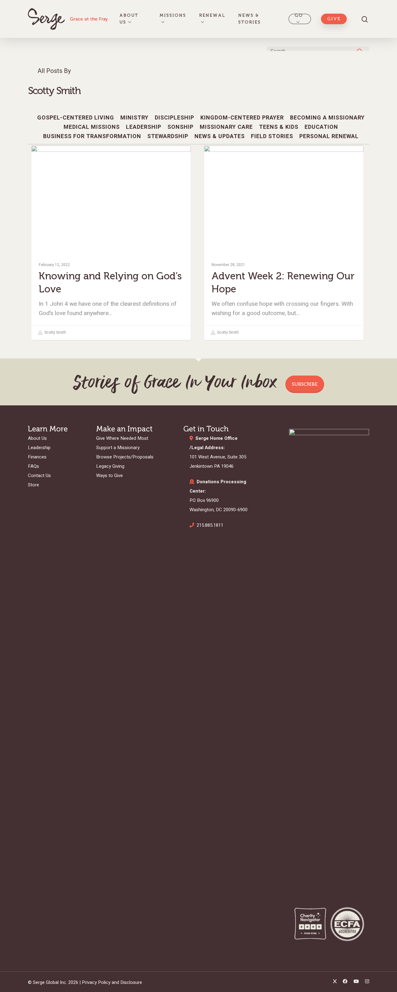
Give (334, 18)
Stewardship (167, 136)
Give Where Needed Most (122, 438)
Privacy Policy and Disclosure (112, 982)
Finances (37, 456)
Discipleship (174, 118)
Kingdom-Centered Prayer (242, 118)
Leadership (143, 127)
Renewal (212, 15)
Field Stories (272, 136)
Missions (172, 15)
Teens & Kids (278, 127)
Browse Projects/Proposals (125, 456)
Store (33, 484)
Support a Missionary (118, 447)
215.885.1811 (210, 525)
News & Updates (219, 136)
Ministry (134, 118)
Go (299, 15)
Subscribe (305, 384)
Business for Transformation (92, 136)
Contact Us (39, 475)
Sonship (180, 127)
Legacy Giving (110, 466)
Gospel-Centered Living (75, 118)
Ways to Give (109, 475)
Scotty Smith (54, 332)
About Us (128, 19)
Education (321, 127)
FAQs (33, 466)
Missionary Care (226, 127)
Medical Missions (92, 127)
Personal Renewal (241, 155)
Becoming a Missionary (327, 118)
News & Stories (249, 19)
